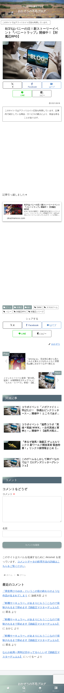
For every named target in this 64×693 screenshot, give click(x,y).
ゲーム (8, 307)
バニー (8, 311)
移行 (29, 307)
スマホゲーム (52, 307)
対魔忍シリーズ (37, 311)
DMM (39, 307)
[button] (41, 93)
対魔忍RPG (21, 311)
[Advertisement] (32, 156)
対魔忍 (19, 307)
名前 (4, 528)
